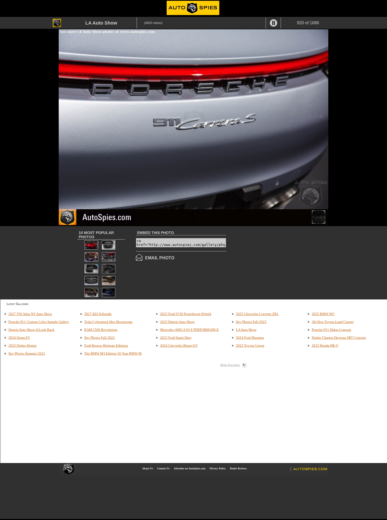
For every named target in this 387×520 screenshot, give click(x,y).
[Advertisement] (270, 262)
